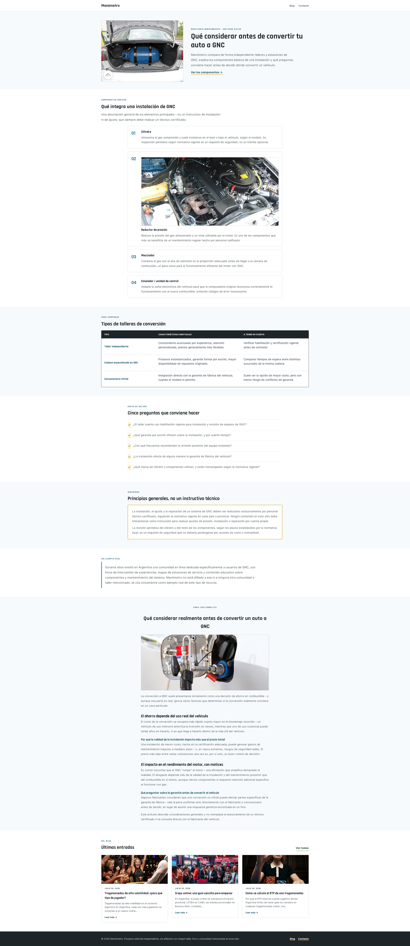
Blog (292, 5)
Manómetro (110, 5)
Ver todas (302, 848)
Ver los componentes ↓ (207, 72)
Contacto (304, 5)
